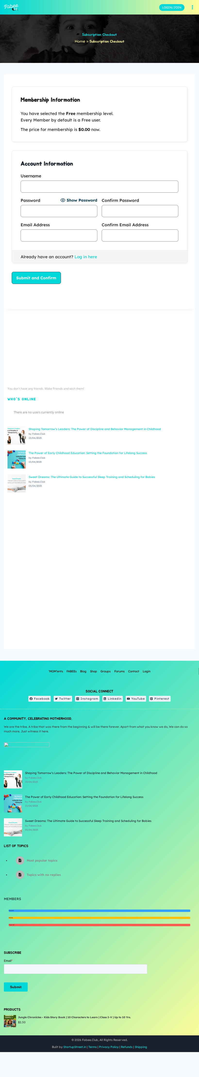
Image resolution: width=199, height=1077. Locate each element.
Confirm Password (120, 200)
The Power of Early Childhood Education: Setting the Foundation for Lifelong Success (88, 453)
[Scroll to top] (183, 1057)
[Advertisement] (99, 346)
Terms (92, 1047)
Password (30, 200)
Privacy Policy (109, 1047)
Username (31, 175)
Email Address (35, 224)
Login (146, 671)
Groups (105, 671)
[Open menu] (192, 7)
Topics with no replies (44, 875)
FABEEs (71, 671)
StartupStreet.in (74, 1047)
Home (80, 41)
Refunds (127, 1047)
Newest (11, 910)
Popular (11, 925)
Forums (119, 671)
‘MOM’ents (56, 671)
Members (12, 899)
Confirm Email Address (125, 224)
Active (11, 918)
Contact (133, 671)
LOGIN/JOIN (172, 7)
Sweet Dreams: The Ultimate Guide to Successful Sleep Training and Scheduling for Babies (92, 477)
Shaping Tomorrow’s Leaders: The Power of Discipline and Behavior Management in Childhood (95, 429)
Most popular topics (42, 860)
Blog (83, 671)
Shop (93, 671)
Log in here (86, 256)
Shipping (141, 1047)
